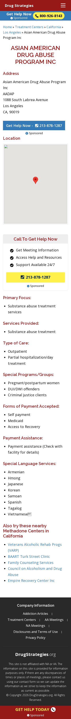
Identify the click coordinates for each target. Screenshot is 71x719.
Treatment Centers (29, 27)
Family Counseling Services (30, 562)
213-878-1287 (38, 277)
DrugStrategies (35, 654)
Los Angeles (12, 32)
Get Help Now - (34, 125)
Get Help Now (19, 14)
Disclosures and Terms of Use (35, 632)
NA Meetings (35, 625)
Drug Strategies (19, 5)
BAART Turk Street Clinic (29, 556)
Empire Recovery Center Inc (31, 580)
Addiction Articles (35, 613)
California (54, 27)
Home (7, 27)
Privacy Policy (35, 637)
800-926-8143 (51, 15)
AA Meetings (54, 620)
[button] (35, 180)
